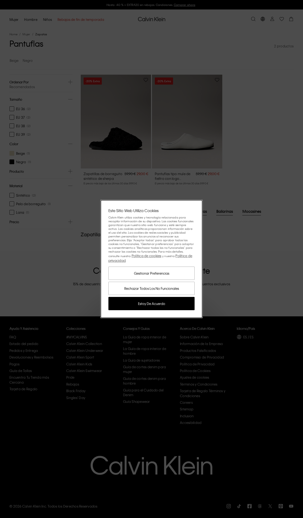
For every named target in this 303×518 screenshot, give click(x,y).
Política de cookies (146, 256)
